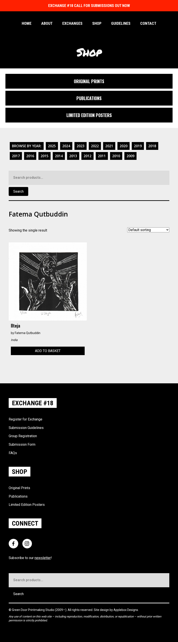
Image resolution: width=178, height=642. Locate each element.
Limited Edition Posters (27, 505)
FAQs (13, 453)
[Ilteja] (48, 281)
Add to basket (48, 351)
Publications (18, 496)
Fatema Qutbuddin (27, 333)
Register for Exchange (25, 419)
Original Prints (19, 488)
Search (18, 191)
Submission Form (22, 444)
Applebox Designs (126, 610)
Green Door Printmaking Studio (33, 610)
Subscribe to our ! (30, 558)
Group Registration (23, 436)
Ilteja (15, 325)
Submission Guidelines (26, 428)
